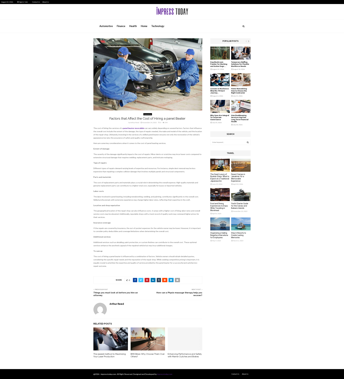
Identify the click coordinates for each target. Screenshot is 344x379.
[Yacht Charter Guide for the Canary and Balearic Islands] (241, 194)
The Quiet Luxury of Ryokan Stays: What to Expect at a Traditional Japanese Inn (219, 177)
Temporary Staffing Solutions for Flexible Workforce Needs (240, 64)
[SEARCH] (248, 142)
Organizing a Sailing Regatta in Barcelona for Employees (219, 235)
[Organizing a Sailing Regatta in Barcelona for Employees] (220, 224)
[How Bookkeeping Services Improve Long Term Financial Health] (241, 106)
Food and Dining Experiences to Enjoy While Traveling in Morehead (219, 206)
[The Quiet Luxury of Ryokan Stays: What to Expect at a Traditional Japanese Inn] (220, 165)
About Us (45, 2)
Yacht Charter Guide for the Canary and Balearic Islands (239, 205)
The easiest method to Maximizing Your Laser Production (109, 355)
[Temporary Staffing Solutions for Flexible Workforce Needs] (241, 53)
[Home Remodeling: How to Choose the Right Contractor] (241, 79)
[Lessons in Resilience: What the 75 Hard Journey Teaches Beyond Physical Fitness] (220, 79)
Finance (121, 26)
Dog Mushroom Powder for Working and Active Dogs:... (218, 64)
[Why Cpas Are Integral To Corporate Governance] (220, 106)
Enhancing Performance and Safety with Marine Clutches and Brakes (185, 355)
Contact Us (36, 2)
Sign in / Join (23, 2)
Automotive (106, 26)
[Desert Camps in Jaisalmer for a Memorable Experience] (241, 165)
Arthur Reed (134, 123)
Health (133, 26)
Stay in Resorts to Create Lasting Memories (238, 235)
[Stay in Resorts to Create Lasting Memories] (241, 224)
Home (144, 26)
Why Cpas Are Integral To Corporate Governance (219, 117)
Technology (157, 26)
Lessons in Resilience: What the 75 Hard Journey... (219, 91)
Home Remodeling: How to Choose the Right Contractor (239, 91)
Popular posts (231, 41)
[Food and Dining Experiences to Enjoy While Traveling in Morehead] (220, 194)
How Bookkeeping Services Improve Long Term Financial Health (239, 118)
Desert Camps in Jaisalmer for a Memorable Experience (238, 177)
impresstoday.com (164, 374)
